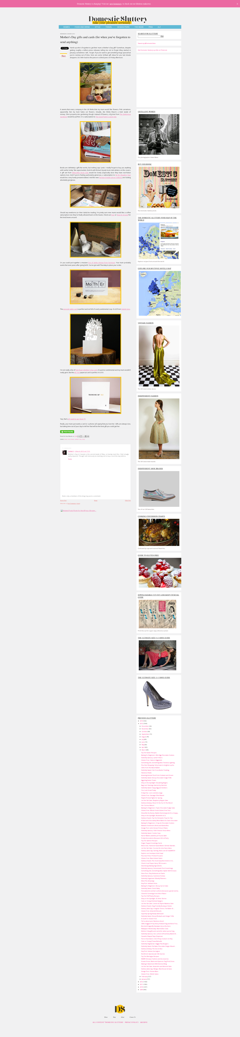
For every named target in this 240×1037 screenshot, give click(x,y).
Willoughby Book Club (80, 173)
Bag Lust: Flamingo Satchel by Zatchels (154, 785)
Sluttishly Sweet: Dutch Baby (150, 888)
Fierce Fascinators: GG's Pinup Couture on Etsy (156, 939)
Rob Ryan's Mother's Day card (86, 370)
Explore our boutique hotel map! (152, 853)
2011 (141, 984)
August (144, 737)
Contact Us (133, 1017)
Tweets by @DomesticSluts (147, 43)
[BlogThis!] (81, 436)
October (145, 731)
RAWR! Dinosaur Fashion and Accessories (154, 959)
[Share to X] (83, 436)
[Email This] (78, 436)
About (122, 1017)
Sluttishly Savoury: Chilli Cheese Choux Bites (155, 830)
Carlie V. (71, 451)
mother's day (78, 439)
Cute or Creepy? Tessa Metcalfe (151, 941)
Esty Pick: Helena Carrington (150, 951)
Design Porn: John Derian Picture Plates (154, 828)
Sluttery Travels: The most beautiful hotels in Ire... (157, 861)
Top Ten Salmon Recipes (149, 841)
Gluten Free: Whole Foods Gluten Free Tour (156, 810)
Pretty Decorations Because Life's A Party (154, 838)
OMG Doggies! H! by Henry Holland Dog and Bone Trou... (159, 924)
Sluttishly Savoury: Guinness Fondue (153, 876)
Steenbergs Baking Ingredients (151, 866)
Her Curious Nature (147, 805)
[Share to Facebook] (85, 436)
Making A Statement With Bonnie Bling (154, 964)
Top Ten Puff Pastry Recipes (150, 896)
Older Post (128, 500)
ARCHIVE (144, 1022)
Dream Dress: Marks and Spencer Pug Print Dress (157, 961)
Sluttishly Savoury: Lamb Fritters (151, 758)
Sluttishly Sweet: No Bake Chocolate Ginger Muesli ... (158, 946)
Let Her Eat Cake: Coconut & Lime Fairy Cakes (156, 848)
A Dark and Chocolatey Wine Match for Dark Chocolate (159, 820)
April (143, 747)
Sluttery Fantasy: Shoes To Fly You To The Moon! (157, 803)
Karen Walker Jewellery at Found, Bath (154, 836)
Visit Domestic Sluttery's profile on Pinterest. (152, 50)
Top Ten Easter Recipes (148, 753)
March (144, 750)
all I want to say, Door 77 (77, 419)
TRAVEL (109, 27)
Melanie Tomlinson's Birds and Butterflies (155, 825)
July (143, 739)
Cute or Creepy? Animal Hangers (152, 901)
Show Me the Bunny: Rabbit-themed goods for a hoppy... (160, 813)
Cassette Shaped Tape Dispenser (152, 936)
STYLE (97, 27)
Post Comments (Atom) (74, 503)
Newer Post (63, 500)
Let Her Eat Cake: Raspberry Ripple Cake (154, 800)
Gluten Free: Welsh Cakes (149, 974)
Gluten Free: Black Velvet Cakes (151, 858)
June (143, 742)
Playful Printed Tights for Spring (151, 798)
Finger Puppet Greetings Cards (151, 843)
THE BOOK (139, 27)
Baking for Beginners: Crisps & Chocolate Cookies (157, 823)
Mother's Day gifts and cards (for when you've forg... (158, 931)
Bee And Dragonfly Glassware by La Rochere (155, 926)
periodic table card (70, 309)
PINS (151, 27)
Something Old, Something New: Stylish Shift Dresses (158, 871)
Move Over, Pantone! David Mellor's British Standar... (158, 846)
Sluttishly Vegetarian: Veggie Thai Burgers (154, 944)
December (145, 726)
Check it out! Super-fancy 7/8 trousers (153, 863)
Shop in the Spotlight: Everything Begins (154, 783)
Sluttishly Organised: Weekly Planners (153, 878)
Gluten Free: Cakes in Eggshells (151, 760)
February (145, 976)
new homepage (116, 3)
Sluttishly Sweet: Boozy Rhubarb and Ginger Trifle (157, 916)
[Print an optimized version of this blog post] (67, 433)
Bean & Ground (122, 215)
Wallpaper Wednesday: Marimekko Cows (154, 929)
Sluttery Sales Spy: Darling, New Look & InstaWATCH (158, 851)
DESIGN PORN (123, 27)
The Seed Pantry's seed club (106, 117)
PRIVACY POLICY (131, 1022)
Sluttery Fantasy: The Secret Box (151, 949)
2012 (141, 982)
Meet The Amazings (147, 881)
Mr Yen (77, 372)
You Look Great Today (148, 790)
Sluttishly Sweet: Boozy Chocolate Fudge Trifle (156, 778)
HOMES (66, 27)
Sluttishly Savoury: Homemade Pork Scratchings (157, 868)
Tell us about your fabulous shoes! (152, 921)
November (145, 729)
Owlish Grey (125, 309)
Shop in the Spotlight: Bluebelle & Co (153, 815)
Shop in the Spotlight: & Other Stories (153, 898)
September (146, 734)
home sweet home (69, 439)
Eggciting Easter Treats (148, 780)
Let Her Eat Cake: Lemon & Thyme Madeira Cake (157, 903)
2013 (141, 723)
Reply (70, 459)
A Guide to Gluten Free (149, 919)
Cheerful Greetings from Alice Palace (153, 893)
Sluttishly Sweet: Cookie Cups (150, 833)
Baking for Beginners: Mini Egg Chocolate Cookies (157, 755)
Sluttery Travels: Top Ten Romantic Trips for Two (157, 818)
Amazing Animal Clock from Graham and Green (157, 775)
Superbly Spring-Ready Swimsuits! (152, 914)
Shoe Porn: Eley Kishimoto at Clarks (153, 873)
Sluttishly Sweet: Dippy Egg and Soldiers (154, 788)
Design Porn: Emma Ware (149, 971)
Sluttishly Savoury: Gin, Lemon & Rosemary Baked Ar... (159, 934)
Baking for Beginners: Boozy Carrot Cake (154, 886)
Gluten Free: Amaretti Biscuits (151, 911)
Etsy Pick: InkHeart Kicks (149, 883)
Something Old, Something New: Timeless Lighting (158, 763)
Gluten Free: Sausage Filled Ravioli (152, 795)
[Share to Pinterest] (88, 436)
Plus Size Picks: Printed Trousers (152, 856)
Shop (114, 1017)
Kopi (112, 215)
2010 (141, 987)
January (144, 979)
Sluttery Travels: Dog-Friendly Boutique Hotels (156, 906)
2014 (141, 721)
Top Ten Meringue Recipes (150, 956)
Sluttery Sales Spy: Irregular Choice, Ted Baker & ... (158, 908)
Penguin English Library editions (110, 177)
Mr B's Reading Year (123, 175)
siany (83, 439)
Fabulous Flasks (146, 773)
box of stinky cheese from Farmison (101, 263)
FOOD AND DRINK (82, 27)
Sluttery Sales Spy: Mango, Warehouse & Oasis (156, 969)
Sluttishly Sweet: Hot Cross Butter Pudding (155, 770)
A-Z (159, 27)
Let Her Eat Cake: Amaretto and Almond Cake (156, 966)
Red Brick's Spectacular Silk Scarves (153, 954)
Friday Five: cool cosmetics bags (151, 793)
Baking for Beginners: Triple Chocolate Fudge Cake (158, 808)
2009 (141, 990)
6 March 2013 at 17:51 (82, 451)
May (143, 745)
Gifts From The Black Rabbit (150, 768)
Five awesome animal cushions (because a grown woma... (160, 891)
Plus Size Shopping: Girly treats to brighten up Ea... (158, 765)
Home (95, 500)
